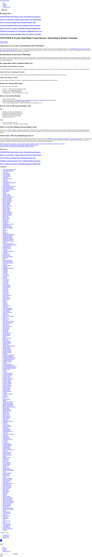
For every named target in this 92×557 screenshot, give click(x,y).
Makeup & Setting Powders (9, 406)
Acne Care (5, 172)
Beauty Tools (6, 217)
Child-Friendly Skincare (8, 240)
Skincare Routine (7, 504)
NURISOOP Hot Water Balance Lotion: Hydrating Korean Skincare (20, 16)
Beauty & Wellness (7, 198)
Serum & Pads (6, 474)
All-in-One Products (7, 178)
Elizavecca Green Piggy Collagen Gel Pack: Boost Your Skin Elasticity (20, 19)
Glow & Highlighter (7, 309)
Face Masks (5, 281)
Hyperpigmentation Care (8, 365)
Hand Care (5, 339)
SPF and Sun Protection (8, 509)
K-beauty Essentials (7, 374)
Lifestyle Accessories (7, 393)
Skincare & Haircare (7, 499)
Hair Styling (5, 331)
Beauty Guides (6, 204)
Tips (4, 519)
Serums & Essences (7, 479)
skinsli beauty (49, 143)
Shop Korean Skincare (8, 483)
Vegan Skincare (6, 527)
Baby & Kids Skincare (8, 187)
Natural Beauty (6, 425)
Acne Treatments (7, 176)
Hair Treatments (6, 335)
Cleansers (5, 250)
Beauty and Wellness (7, 200)
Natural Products (6, 428)
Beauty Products (6, 208)
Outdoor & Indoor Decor (8, 449)
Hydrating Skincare (7, 352)
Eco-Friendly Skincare (8, 263)
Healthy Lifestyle (7, 343)
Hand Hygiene (6, 340)
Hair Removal (6, 329)
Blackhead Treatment (8, 228)
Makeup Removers (7, 410)
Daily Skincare (6, 253)
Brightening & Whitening (8, 234)
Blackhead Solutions (7, 226)
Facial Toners (6, 292)
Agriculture (5, 177)
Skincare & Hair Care (8, 497)
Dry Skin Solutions (7, 260)
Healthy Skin (6, 344)
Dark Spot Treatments (8, 256)
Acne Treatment (6, 174)
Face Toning (6, 282)
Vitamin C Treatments (8, 528)
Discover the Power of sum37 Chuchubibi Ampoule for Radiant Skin (20, 28)
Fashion (4, 300)
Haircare (5, 336)
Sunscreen (5, 517)
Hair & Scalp (6, 314)
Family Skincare (6, 298)
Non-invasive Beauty (8, 439)
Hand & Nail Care (7, 338)
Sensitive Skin (6, 467)
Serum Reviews (6, 475)
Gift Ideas (5, 307)
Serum (4, 471)
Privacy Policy (6, 537)
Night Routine (6, 436)
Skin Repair (5, 492)
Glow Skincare (6, 310)
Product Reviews (7, 453)
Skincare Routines (7, 505)
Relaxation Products (7, 454)
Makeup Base (6, 408)
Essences (5, 264)
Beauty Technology (7, 215)
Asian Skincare (6, 185)
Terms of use (6, 536)
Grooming (5, 313)
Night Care (5, 435)
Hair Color (5, 320)
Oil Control (5, 440)
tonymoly (63, 143)
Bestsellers (5, 222)
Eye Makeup (6, 274)
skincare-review (38, 143)
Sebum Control (6, 465)
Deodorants (5, 257)
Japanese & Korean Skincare (9, 368)
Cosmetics (5, 252)
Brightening (5, 233)
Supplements (6, 518)
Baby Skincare (6, 190)
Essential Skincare (7, 265)
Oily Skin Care (6, 443)
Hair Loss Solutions (7, 326)
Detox (4, 259)
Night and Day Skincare (8, 434)
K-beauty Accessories (8, 373)
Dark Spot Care (6, 255)
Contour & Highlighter (8, 251)
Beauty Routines (6, 211)
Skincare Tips (6, 506)
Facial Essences (6, 287)
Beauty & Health (7, 195)
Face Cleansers (6, 279)
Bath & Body (6, 191)
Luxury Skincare (6, 399)
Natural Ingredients (7, 426)
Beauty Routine (6, 209)
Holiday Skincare (7, 348)
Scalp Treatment (6, 462)
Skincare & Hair (6, 496)
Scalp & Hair (6, 460)
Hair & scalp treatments (8, 316)
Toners (4, 522)
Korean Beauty (6, 390)
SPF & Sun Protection (8, 508)
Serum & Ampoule (7, 473)
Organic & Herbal (7, 445)
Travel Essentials (6, 524)
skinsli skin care (56, 143)
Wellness (5, 530)
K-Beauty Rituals (7, 381)
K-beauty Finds (6, 377)
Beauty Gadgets (6, 203)
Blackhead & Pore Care (8, 224)
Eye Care (5, 273)
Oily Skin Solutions (7, 444)
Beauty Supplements (7, 212)
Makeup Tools (6, 413)
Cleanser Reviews (7, 248)
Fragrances (5, 304)
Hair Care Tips (6, 318)
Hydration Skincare (7, 361)
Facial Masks (6, 290)
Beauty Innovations (7, 205)
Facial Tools (5, 294)
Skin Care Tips (6, 488)
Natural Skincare (6, 430)
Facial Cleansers (6, 285)
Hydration (5, 353)
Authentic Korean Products (9, 186)
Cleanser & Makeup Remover (9, 244)
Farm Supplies (6, 299)
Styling (4, 510)
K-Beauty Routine (7, 382)
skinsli (44, 143)
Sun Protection (6, 515)
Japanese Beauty (6, 369)
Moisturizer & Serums (8, 421)
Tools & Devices (6, 523)
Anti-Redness (6, 183)
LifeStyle (5, 4)
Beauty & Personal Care (8, 196)
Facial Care (5, 283)
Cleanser (5, 242)
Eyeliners (5, 277)
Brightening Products (8, 235)
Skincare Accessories (7, 500)
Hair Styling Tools (7, 333)
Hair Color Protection (8, 322)
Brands (4, 5)
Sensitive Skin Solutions (8, 470)
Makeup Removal (7, 409)
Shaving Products (7, 480)
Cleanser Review (7, 247)
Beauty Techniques (7, 213)
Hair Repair (5, 330)
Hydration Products (7, 360)
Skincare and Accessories (8, 501)
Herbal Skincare (6, 347)
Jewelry (4, 370)
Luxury (4, 397)
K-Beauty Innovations (8, 378)
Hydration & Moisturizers (9, 358)
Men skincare (6, 414)
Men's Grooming (7, 416)
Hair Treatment (6, 334)
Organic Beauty (6, 447)
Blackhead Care (6, 225)
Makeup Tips (6, 412)
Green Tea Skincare (7, 312)
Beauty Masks (6, 207)
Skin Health (5, 489)
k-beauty (19, 143)
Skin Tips (5, 493)
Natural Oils (5, 427)
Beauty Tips (5, 216)
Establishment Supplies (8, 268)
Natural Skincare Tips (8, 431)
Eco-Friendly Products (8, 261)
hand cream (14, 143)
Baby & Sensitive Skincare (9, 189)
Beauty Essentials (7, 202)
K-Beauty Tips (6, 387)
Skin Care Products (7, 486)
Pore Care (5, 451)
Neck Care (5, 432)
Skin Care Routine (7, 487)
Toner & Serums (6, 521)
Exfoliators (5, 272)
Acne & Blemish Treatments (9, 169)
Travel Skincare (6, 526)
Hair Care (5, 317)
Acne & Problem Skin (8, 170)
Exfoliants (5, 269)
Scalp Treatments (7, 464)
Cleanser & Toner (7, 246)
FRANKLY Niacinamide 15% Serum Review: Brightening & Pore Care (21, 31)
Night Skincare (6, 438)
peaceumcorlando (4, 42)
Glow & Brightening (7, 308)
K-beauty (5, 371)
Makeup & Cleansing (8, 401)
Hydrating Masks (7, 349)
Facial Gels (5, 288)
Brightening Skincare (8, 237)
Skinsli (14, 130)
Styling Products (6, 511)
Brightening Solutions (8, 238)
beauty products (7, 143)
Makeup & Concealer (8, 403)
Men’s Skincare (6, 418)
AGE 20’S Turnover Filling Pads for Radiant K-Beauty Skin (18, 22)
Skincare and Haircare (8, 502)
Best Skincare (6, 221)
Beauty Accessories (7, 199)
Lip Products (6, 396)
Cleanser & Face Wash (8, 243)
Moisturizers (5, 422)
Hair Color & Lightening (8, 321)
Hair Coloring (6, 323)
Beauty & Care (6, 194)
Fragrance (5, 303)
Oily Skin (5, 441)
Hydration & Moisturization (9, 357)
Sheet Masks (6, 482)
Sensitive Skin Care (7, 469)
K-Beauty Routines (7, 383)
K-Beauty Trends (7, 388)
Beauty (4, 192)
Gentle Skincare (6, 305)
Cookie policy (6, 535)
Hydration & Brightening (8, 355)
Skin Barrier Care (7, 484)
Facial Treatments (7, 295)
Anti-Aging (5, 181)
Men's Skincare (6, 417)
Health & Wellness (7, 342)
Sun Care (5, 514)
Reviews (5, 456)
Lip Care (5, 395)
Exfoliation (5, 270)
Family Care (5, 296)
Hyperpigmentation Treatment (9, 366)
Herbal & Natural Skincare (9, 346)
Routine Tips (6, 458)
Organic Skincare (7, 448)
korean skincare (25, 143)
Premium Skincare (7, 452)
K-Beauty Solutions (7, 386)
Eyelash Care (6, 275)
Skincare (5, 495)
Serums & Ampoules (7, 478)
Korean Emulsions (7, 391)
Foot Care (5, 301)
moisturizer (31, 143)
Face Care (5, 278)
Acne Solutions (6, 173)
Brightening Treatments (8, 239)
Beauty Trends (6, 218)
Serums (4, 476)
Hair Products (6, 327)
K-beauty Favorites (7, 375)
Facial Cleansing (6, 286)
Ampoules (5, 180)
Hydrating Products (7, 351)
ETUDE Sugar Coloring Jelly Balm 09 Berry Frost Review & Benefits (20, 34)
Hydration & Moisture (8, 356)
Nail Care (5, 423)
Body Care (5, 230)
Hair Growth (6, 325)
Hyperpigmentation (7, 364)
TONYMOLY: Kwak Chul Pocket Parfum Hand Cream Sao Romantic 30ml (31, 100)
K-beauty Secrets (7, 384)
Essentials (5, 266)
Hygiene (5, 362)
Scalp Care (5, 461)
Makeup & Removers (8, 405)
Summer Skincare (7, 513)
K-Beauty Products (7, 379)
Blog (4, 3)
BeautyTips (5, 220)
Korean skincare (6, 7)
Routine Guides (6, 457)
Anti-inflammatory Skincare (9, 182)
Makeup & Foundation (8, 404)
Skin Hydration (6, 491)
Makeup (5, 400)
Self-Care (5, 466)
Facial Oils (5, 291)
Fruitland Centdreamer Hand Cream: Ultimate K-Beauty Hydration (20, 25)
